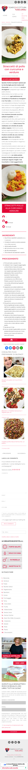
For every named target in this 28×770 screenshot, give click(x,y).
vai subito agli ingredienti (10, 79)
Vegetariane (7, 589)
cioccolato (7, 604)
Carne (5, 595)
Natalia (8, 76)
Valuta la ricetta (7, 470)
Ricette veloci (8, 586)
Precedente (7, 453)
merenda (6, 578)
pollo (5, 627)
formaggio (7, 598)
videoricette (8, 609)
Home (5, 15)
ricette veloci (6, 537)
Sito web (4, 507)
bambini (6, 592)
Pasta (6, 629)
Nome (4, 495)
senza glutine (8, 615)
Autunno (8, 22)
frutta (6, 607)
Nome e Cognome (8, 700)
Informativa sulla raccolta (10, 768)
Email (4, 501)
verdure (6, 581)
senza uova (8, 612)
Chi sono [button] (14, 15)
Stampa (14, 340)
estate (6, 624)
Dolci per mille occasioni (12, 618)
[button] (14, 759)
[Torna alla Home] (14, 8)
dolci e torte (15, 537)
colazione (7, 621)
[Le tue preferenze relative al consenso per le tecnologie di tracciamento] (25, 767)
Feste (5, 584)
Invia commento (9, 523)
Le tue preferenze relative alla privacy (15, 764)
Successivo (21, 453)
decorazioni (8, 632)
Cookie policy (18, 755)
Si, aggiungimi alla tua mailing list (14, 520)
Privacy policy (10, 755)
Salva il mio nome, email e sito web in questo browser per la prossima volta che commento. (14, 515)
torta (5, 601)
